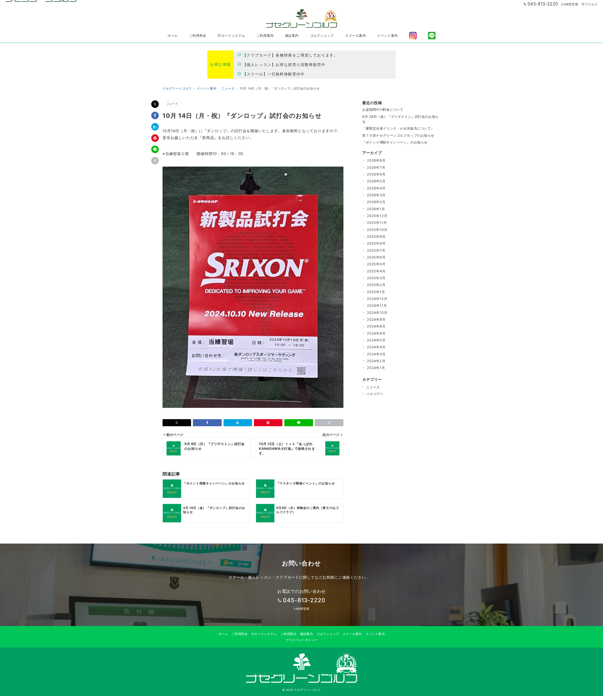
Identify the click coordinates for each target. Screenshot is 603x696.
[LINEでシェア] (155, 149)
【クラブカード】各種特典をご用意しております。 (290, 55)
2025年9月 (376, 236)
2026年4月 (376, 188)
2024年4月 (376, 347)
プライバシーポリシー (301, 640)
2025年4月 (376, 271)
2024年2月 (376, 361)
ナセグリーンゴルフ (307, 690)
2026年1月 (376, 209)
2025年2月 (376, 285)
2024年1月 (376, 368)
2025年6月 (376, 257)
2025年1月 (376, 292)
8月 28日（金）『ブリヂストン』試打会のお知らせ (400, 119)
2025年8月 (376, 243)
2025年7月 (376, 250)
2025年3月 (376, 278)
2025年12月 (377, 216)
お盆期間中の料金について (382, 109)
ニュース (172, 103)
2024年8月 (376, 326)
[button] (155, 160)
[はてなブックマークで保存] (155, 127)
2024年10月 (377, 313)
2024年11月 (377, 305)
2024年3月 (376, 354)
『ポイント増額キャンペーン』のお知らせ (395, 142)
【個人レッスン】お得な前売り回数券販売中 (284, 64)
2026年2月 (376, 202)
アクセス (591, 4)
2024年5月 (376, 340)
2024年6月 (376, 333)
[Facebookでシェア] (155, 115)
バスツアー (374, 394)
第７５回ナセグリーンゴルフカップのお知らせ (398, 135)
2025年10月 (377, 230)
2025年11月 (377, 223)
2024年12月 (377, 299)
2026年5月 (376, 181)
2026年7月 (376, 167)
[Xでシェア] (155, 104)
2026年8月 (376, 160)
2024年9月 (376, 319)
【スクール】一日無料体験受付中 (274, 74)
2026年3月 (376, 195)
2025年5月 (376, 264)
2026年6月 (376, 174)
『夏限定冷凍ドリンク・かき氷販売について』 (398, 128)
